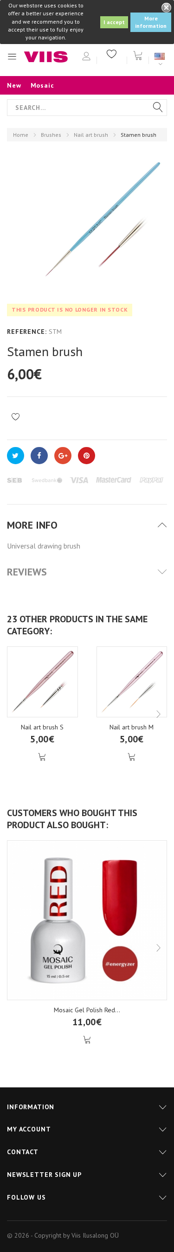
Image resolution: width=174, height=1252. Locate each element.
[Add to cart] (42, 757)
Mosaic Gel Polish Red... (87, 1010)
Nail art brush (91, 134)
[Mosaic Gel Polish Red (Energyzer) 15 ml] (87, 920)
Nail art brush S (42, 727)
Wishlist (112, 53)
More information (151, 22)
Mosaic (42, 85)
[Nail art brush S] (42, 681)
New (14, 85)
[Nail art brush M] (132, 681)
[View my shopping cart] (138, 55)
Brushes (51, 134)
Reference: (26, 331)
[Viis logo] (46, 57)
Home (20, 134)
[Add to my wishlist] (15, 417)
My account (29, 1129)
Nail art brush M (132, 727)
